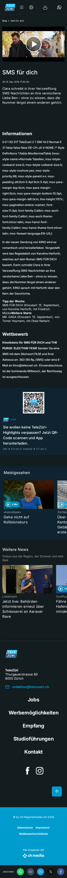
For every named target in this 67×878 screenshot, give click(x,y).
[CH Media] (33, 855)
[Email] (40, 871)
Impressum (43, 827)
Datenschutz (25, 827)
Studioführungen (33, 739)
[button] (30, 871)
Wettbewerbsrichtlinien (33, 833)
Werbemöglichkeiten (34, 713)
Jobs (33, 700)
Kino (4, 20)
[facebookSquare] (28, 771)
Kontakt (33, 752)
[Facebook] (60, 871)
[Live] (31, 7)
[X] (50, 871)
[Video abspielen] (33, 44)
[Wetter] (45, 7)
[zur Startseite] (10, 7)
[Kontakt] (59, 7)
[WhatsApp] (20, 871)
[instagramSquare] (40, 771)
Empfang (33, 726)
